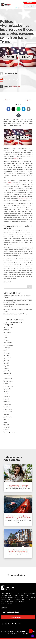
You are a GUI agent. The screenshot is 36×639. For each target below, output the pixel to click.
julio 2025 (6, 391)
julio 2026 (6, 360)
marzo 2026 (7, 371)
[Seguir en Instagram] (9, 623)
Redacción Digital (13, 73)
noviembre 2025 (8, 381)
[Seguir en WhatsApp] (19, 623)
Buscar (29, 287)
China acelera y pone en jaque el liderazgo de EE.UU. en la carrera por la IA (18, 517)
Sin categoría (7, 353)
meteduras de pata (23, 198)
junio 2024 (6, 424)
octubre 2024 (7, 414)
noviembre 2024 (8, 412)
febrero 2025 (7, 404)
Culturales (6, 329)
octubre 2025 (7, 383)
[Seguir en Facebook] (2, 623)
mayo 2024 (7, 427)
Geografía (6, 340)
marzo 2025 (7, 401)
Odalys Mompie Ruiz (14, 553)
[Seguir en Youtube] (15, 623)
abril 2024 (6, 430)
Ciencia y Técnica (8, 327)
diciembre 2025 (8, 378)
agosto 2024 (7, 419)
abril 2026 (6, 368)
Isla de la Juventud (8, 345)
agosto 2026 (7, 358)
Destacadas (7, 337)
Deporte (6, 335)
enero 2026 (7, 376)
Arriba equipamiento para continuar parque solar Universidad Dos (18, 550)
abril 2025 (6, 399)
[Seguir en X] (5, 623)
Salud (5, 350)
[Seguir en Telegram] (12, 623)
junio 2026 (6, 363)
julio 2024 (6, 422)
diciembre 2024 (8, 409)
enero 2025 (7, 407)
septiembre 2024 (8, 417)
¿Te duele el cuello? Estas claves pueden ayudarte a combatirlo (18, 486)
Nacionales (7, 347)
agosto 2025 (7, 389)
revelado (15, 158)
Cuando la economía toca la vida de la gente (16, 314)
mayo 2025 (7, 396)
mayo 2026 (7, 366)
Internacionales (15, 86)
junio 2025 (6, 394)
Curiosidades (7, 332)
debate (9, 182)
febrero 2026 (7, 373)
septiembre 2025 (8, 386)
